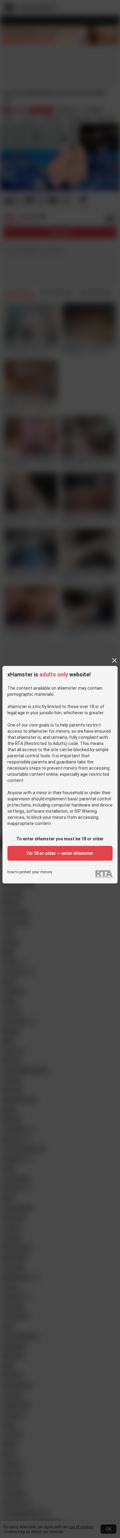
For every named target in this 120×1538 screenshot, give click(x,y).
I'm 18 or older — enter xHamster (60, 853)
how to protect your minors (29, 872)
